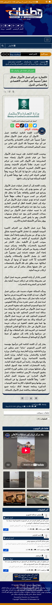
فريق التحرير (35, 404)
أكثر (6, 529)
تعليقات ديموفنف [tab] (43, 413)
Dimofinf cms (25, 597)
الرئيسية (43, 62)
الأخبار (36, 62)
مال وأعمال (27, 62)
